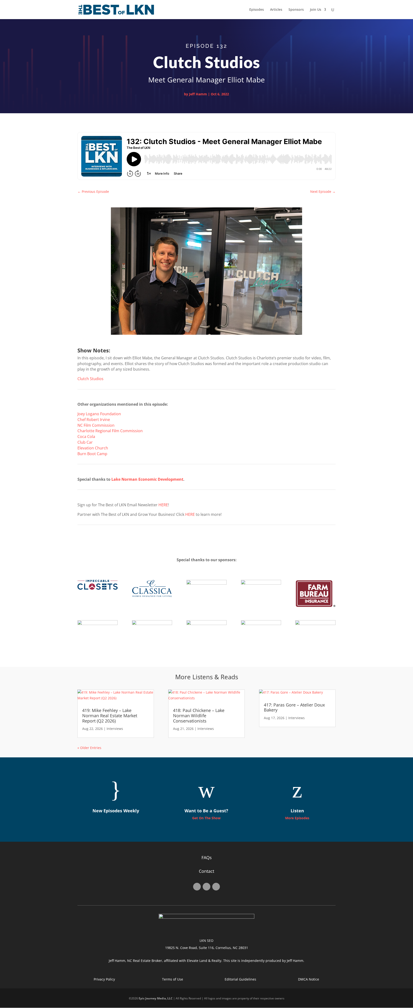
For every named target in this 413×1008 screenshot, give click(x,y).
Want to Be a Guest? (206, 811)
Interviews (115, 728)
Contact (206, 871)
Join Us (315, 10)
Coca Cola (86, 436)
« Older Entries (89, 747)
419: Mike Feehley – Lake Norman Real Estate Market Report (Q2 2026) (109, 715)
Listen (297, 811)
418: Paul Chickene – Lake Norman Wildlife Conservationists (198, 715)
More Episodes (297, 818)
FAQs (206, 857)
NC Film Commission (95, 425)
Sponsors (296, 10)
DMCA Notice (308, 979)
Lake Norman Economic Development (147, 479)
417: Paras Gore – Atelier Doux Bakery (294, 707)
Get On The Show (206, 818)
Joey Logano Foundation (99, 413)
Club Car (85, 442)
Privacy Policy (104, 979)
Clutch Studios (90, 378)
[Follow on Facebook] (197, 886)
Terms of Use (172, 979)
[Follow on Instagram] (206, 886)
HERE (163, 504)
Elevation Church (92, 448)
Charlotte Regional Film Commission (110, 430)
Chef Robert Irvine (93, 419)
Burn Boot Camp (92, 453)
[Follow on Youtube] (216, 886)
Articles (276, 10)
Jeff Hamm (198, 94)
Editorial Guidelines (240, 979)
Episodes (256, 10)
